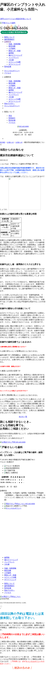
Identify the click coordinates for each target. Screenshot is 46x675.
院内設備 (7, 66)
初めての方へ (9, 103)
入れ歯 (11, 60)
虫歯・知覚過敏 (15, 44)
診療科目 (7, 42)
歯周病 (11, 53)
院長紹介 (12, 118)
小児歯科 (12, 48)
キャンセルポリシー (12, 71)
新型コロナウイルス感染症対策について (15, 19)
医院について (9, 37)
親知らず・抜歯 (15, 51)
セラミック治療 (15, 62)
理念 (10, 116)
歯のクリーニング (15, 55)
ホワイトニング (15, 64)
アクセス (7, 73)
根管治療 (12, 46)
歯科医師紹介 (9, 39)
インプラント (14, 57)
